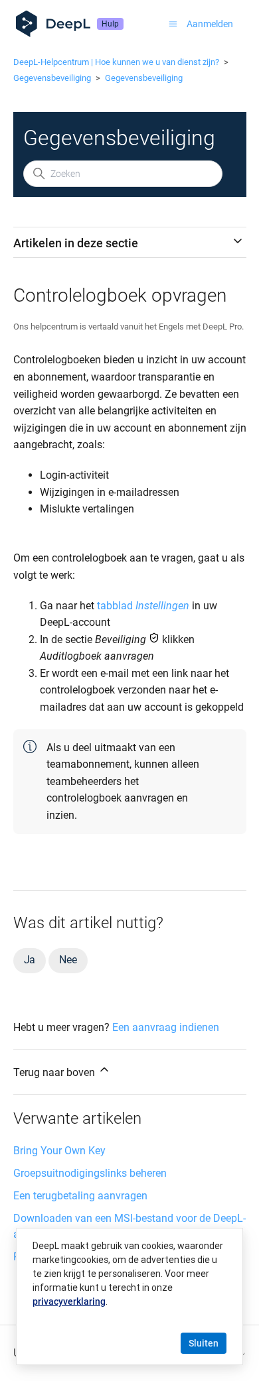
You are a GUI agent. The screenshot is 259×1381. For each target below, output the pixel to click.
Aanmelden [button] (210, 24)
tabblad (143, 605)
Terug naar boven (55, 1072)
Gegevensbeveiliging (52, 78)
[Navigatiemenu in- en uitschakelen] (173, 24)
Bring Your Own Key (59, 1150)
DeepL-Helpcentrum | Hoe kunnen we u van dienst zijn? (116, 62)
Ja (30, 959)
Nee (67, 959)
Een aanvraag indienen (165, 1027)
